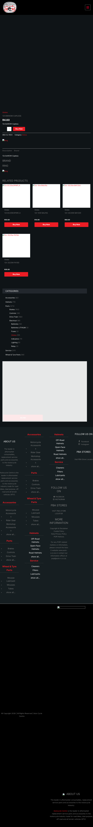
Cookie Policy (59, 531)
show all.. (35, 556)
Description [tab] (7, 151)
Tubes (11, 588)
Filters (35, 570)
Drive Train (11, 556)
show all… (10, 534)
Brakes (11, 548)
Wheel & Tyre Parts (9, 568)
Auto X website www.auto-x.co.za (59, 550)
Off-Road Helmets (35, 540)
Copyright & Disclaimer (59, 528)
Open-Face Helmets (35, 547)
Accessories (9, 502)
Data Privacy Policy (59, 534)
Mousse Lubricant (11, 579)
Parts (9, 540)
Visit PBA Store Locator (83, 459)
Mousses (11, 585)
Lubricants (35, 574)
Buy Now (19, 129)
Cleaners (35, 566)
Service (34, 560)
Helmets (34, 533)
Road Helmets (35, 553)
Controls (11, 552)
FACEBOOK (59, 497)
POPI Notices (59, 537)
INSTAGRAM (60, 499)
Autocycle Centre (7, 473)
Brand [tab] (16, 151)
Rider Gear (11, 520)
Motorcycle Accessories (11, 513)
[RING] (5, 140)
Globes (5, 112)
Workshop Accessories (11, 527)
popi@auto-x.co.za (58, 558)
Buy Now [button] (16, 225)
